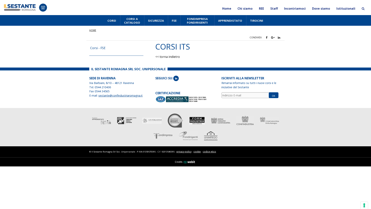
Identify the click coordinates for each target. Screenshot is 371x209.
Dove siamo (321, 8)
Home (226, 8)
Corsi (111, 20)
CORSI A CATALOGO (132, 21)
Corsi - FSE (98, 48)
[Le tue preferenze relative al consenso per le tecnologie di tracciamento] (364, 205)
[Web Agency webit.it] (189, 161)
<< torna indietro (167, 57)
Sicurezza (156, 20)
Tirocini (256, 20)
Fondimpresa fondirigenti (197, 21)
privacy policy (183, 151)
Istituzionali (345, 8)
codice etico (209, 151)
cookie (197, 151)
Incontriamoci (295, 8)
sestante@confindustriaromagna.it (120, 95)
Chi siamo (245, 8)
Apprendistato (230, 20)
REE (261, 8)
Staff (274, 8)
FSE (174, 20)
